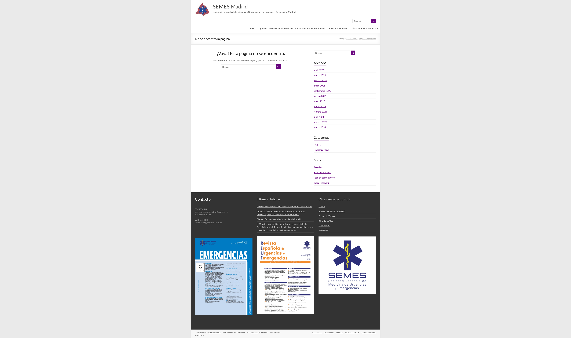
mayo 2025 (319, 101)
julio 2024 (319, 116)
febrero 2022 (320, 122)
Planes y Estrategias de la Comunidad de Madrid (279, 219)
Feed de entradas (322, 172)
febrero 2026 (320, 80)
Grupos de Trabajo (327, 216)
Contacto (371, 28)
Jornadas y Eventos (339, 28)
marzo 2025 (320, 106)
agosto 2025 (320, 96)
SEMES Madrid (230, 6)
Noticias (339, 332)
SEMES (322, 206)
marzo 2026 (320, 75)
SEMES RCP (324, 225)
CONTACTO (317, 332)
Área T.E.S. (357, 28)
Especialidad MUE (352, 332)
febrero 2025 (320, 111)
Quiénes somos (267, 28)
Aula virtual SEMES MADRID (332, 211)
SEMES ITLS (324, 230)
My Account (329, 332)
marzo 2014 (320, 127)
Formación (319, 28)
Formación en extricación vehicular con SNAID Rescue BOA (284, 206)
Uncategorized (321, 149)
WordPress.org (321, 182)
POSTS (317, 144)
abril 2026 (319, 70)
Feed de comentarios (324, 177)
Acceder (318, 167)
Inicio (252, 28)
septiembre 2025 (322, 90)
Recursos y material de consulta (294, 28)
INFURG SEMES (326, 221)
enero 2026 (319, 85)
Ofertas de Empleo (369, 332)
